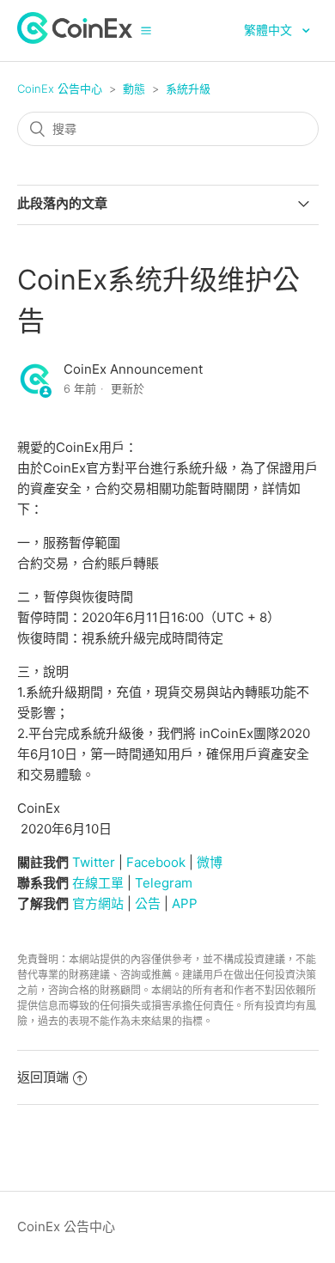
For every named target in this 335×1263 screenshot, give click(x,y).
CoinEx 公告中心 (59, 88)
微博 (209, 862)
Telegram (163, 883)
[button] (146, 30)
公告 (148, 903)
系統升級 (188, 88)
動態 (134, 88)
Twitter (93, 862)
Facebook (156, 862)
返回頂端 (43, 1077)
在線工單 (98, 883)
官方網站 (98, 903)
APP (185, 903)
